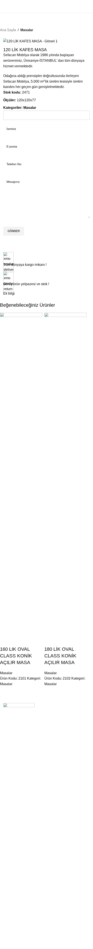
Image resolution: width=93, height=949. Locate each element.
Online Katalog (13, 820)
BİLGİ (7, 798)
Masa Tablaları (13, 861)
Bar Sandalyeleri (14, 895)
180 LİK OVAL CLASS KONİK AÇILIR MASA (60, 655)
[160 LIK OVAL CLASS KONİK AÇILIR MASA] (21, 474)
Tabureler (9, 887)
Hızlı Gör (17, 640)
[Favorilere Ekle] (28, 640)
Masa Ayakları (12, 853)
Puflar (7, 902)
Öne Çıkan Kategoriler (23, 831)
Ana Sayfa (8, 30)
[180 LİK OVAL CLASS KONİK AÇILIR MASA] (65, 474)
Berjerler (9, 936)
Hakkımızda (11, 805)
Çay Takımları (12, 943)
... (4, 872)
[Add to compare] (5, 640)
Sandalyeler (11, 880)
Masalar (26, 30)
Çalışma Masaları (15, 846)
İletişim (8, 812)
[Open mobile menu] (5, 6)
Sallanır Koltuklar (14, 921)
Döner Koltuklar (13, 928)
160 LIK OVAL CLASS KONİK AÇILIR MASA (16, 655)
